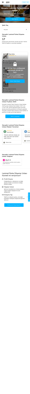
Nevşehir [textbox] (6, 29)
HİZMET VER (25, 2)
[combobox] (15, 29)
